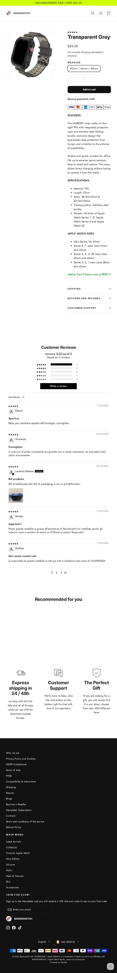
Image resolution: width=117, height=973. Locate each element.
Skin (8, 881)
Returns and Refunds (84, 298)
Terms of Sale (13, 770)
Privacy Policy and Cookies (21, 758)
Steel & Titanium (15, 876)
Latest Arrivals (13, 841)
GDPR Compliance (16, 764)
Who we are (12, 753)
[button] (72, 32)
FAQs (9, 775)
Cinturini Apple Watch (18, 853)
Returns (10, 793)
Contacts (10, 816)
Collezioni (11, 847)
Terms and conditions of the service (25, 821)
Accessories (12, 887)
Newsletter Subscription (19, 810)
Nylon (9, 870)
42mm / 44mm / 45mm (84, 68)
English (42, 941)
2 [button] (56, 573)
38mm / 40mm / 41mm (83, 78)
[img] (13, 406)
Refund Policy (13, 827)
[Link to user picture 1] (16, 495)
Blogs (9, 798)
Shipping (85, 52)
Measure (74, 62)
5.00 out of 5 (64, 353)
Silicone (10, 864)
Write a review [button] (58, 386)
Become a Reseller (16, 804)
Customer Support (82, 308)
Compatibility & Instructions (21, 781)
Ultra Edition (13, 859)
